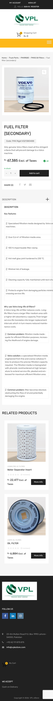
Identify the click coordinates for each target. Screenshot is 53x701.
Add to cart (34, 173)
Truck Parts (14, 58)
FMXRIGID (25, 58)
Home (4, 58)
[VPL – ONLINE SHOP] (26, 25)
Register (35, 7)
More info (38, 482)
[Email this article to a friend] (30, 185)
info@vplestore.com (15, 647)
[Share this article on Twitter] (24, 185)
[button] (44, 72)
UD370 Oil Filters (14, 540)
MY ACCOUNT (15, 3)
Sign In (27, 7)
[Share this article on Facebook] (19, 185)
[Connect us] (5, 616)
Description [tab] (9, 199)
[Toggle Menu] (49, 43)
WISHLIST (32, 3)
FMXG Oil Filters (37, 58)
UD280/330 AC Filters (16, 466)
